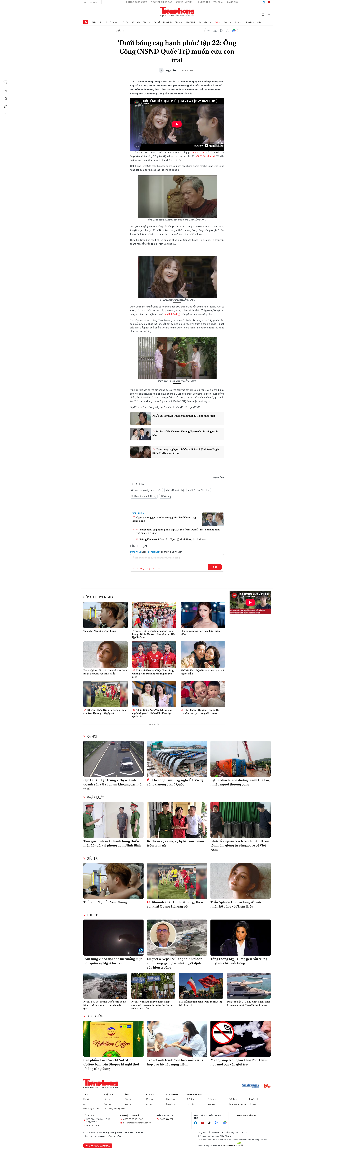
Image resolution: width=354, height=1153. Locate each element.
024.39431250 (93, 1125)
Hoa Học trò (203, 2)
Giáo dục (227, 22)
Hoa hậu (250, 22)
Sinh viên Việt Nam (184, 2)
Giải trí (217, 22)
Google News (234, 31)
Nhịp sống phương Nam (114, 1108)
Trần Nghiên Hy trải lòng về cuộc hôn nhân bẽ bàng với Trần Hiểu (105, 672)
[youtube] (269, 2)
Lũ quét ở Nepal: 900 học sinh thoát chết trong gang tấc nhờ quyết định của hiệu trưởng (174, 963)
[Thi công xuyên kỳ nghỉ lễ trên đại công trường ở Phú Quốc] (177, 759)
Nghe (5, 83)
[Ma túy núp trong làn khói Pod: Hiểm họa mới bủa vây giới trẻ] (240, 1039)
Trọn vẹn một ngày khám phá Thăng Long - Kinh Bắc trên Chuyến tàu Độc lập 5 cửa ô (154, 634)
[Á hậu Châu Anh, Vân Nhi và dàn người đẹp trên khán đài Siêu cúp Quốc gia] (154, 694)
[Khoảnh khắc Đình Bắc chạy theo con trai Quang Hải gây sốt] (105, 694)
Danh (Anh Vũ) (197, 152)
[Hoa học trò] (267, 1086)
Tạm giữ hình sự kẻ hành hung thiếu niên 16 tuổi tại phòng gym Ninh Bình (112, 843)
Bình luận (5, 106)
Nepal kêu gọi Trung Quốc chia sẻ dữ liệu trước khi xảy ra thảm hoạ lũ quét (104, 1005)
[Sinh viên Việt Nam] (250, 1086)
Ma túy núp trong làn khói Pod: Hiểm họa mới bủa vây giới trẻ (239, 1062)
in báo (221, 31)
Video (259, 22)
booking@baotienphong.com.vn (137, 1123)
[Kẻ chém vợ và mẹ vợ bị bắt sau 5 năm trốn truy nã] (177, 820)
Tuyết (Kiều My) (172, 314)
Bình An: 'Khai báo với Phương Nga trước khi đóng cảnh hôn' (185, 433)
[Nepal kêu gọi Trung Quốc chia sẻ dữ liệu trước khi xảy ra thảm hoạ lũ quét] (105, 986)
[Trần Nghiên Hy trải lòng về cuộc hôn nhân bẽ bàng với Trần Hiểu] (105, 654)
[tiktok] (211, 1123)
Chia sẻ (5, 91)
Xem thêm (268, 22)
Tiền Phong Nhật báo (161, 2)
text (215, 31)
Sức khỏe (136, 22)
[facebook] (264, 2)
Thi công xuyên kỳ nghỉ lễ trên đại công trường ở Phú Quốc (176, 782)
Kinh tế (103, 22)
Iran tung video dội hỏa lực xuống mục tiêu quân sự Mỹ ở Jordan (112, 961)
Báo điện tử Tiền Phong (177, 12)
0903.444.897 (166, 1119)
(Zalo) (140, 1119)
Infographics (194, 1094)
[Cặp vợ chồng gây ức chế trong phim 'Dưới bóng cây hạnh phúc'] (213, 519)
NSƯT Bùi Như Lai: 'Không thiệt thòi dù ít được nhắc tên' (183, 415)
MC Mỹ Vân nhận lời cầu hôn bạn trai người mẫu (202, 672)
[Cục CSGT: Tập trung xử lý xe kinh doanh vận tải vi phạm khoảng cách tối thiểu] (113, 759)
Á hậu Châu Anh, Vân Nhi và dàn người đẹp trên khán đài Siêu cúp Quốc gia (152, 713)
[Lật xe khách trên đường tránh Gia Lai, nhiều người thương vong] (240, 759)
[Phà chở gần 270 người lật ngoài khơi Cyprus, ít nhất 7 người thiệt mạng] (249, 986)
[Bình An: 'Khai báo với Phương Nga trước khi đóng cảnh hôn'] (140, 434)
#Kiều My (165, 496)
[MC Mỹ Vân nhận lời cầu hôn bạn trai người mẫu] (203, 654)
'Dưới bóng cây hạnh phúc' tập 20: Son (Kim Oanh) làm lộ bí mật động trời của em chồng (178, 531)
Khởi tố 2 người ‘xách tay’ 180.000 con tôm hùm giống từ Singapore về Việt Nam (239, 845)
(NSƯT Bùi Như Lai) (205, 156)
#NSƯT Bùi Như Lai (198, 490)
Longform (172, 1094)
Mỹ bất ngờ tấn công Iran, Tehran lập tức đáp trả (200, 1003)
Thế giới (146, 22)
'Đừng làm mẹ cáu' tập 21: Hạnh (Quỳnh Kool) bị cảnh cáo (172, 539)
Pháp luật (167, 22)
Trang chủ (85, 22)
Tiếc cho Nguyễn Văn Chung (99, 630)
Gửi (215, 567)
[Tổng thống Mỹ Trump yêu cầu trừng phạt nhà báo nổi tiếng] (240, 938)
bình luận (227, 31)
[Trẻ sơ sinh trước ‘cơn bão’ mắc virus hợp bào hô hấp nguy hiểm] (177, 1039)
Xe (200, 22)
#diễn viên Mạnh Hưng (143, 496)
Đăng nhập (135, 551)
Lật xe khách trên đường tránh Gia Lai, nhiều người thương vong (240, 782)
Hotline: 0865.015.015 (136, 2)
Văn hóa (207, 22)
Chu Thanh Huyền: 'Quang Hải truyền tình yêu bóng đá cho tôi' (200, 711)
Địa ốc (125, 22)
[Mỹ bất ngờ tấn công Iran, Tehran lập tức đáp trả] (201, 986)
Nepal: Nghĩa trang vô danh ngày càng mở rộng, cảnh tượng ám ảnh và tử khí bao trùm (152, 1005)
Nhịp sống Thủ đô (91, 1108)
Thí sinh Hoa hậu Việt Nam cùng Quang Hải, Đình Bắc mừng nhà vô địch (153, 673)
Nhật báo (109, 1094)
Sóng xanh (114, 22)
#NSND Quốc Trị (175, 490)
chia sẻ (208, 31)
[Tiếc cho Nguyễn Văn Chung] (105, 615)
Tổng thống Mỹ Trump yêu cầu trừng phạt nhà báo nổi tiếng (238, 961)
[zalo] (218, 1122)
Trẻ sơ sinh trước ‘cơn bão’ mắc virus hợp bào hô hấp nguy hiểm (175, 1062)
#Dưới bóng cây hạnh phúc (146, 490)
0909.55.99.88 (130, 1119)
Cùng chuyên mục (98, 597)
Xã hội (94, 22)
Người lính (190, 22)
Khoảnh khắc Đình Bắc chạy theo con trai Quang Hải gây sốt (104, 711)
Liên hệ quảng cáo (130, 1115)
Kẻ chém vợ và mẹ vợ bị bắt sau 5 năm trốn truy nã (175, 843)
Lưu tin (5, 98)
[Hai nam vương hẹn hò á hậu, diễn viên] (203, 615)
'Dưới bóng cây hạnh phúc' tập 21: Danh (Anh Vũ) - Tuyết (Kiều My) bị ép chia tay (185, 451)
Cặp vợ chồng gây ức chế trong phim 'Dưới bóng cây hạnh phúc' (164, 519)
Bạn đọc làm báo (99, 1145)
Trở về (5, 114)
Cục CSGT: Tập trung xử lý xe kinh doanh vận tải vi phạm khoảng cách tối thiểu (113, 784)
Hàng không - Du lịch (238, 1104)
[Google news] (226, 1122)
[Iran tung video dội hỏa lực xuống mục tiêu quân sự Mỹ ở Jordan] (113, 938)
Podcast (150, 1094)
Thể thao (179, 22)
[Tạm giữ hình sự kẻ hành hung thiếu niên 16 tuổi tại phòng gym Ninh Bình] (113, 820)
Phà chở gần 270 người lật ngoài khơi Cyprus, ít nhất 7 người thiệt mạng (248, 1003)
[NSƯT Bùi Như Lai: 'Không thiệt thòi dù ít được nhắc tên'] (140, 418)
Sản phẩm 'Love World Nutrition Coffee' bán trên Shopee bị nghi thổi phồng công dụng (111, 1064)
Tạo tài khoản (153, 551)
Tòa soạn (218, 2)
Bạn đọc (211, 1104)
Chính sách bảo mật (247, 1115)
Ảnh (127, 1094)
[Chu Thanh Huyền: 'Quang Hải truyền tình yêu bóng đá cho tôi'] (203, 694)
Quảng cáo (232, 2)
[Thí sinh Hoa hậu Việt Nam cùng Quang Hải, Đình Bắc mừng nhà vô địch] (154, 654)
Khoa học (239, 22)
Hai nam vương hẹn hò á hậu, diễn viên (200, 632)
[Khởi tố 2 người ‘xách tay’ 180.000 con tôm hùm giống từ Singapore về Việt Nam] (240, 820)
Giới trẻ (156, 22)
